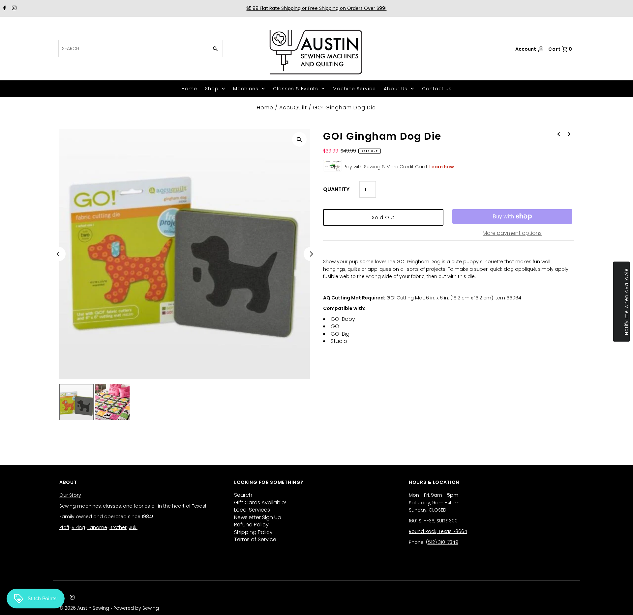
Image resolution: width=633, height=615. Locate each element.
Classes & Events (295, 88)
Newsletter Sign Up (257, 517)
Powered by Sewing (136, 608)
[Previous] (58, 254)
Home (189, 88)
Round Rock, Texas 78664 (438, 531)
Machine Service (354, 88)
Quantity (336, 189)
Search (243, 495)
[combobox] (133, 48)
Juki (133, 527)
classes (112, 506)
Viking (78, 527)
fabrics (142, 506)
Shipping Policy (253, 532)
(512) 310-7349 (442, 542)
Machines (245, 88)
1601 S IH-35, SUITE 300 (433, 520)
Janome (97, 527)
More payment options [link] (512, 233)
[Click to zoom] (299, 139)
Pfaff (64, 527)
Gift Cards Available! (260, 502)
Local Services (252, 510)
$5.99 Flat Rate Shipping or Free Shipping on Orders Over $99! (316, 8)
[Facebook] (4, 8)
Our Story (70, 495)
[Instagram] (13, 8)
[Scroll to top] (619, 601)
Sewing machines (80, 506)
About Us (395, 88)
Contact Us (437, 88)
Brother (118, 527)
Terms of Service (255, 539)
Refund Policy (251, 524)
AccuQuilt (293, 107)
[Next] (311, 254)
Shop (212, 88)
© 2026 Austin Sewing (84, 608)
